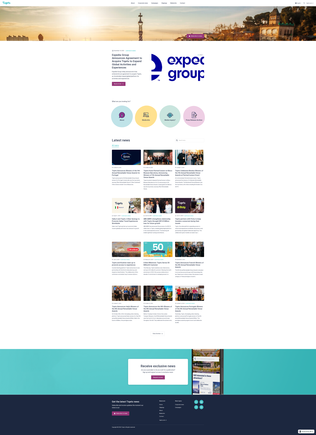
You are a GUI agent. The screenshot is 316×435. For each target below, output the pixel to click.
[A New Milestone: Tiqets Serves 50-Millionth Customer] (158, 249)
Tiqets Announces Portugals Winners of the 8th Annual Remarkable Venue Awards (189, 309)
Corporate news (143, 3)
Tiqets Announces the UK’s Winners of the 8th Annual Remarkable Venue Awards (158, 309)
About (133, 3)
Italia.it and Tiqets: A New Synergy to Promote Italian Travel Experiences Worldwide (126, 221)
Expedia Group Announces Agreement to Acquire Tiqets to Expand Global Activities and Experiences (127, 61)
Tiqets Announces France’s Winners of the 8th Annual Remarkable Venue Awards (189, 265)
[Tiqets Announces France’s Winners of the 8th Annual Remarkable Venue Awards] (189, 249)
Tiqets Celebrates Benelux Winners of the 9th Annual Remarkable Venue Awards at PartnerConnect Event (189, 173)
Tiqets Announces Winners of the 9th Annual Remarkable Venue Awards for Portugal (126, 173)
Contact (182, 3)
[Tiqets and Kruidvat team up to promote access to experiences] (126, 249)
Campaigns (154, 3)
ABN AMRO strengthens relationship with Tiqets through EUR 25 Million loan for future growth (157, 221)
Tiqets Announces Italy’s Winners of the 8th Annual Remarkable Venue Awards (125, 309)
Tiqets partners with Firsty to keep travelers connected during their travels (188, 221)
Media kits (173, 3)
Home (161, 404)
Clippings (164, 3)
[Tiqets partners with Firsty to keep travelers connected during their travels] (189, 205)
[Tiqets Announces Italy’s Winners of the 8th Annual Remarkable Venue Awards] (126, 293)
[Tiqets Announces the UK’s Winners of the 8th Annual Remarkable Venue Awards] (158, 293)
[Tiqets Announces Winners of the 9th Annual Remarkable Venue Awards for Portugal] (126, 157)
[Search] (177, 140)
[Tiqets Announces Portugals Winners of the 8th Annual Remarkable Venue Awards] (189, 293)
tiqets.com (309, 3)
